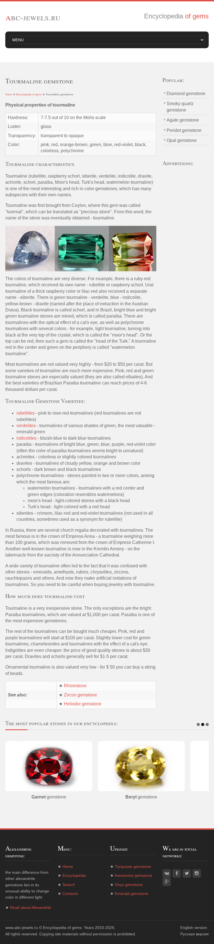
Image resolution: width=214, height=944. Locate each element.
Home (8, 94)
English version (193, 927)
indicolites (26, 438)
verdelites (26, 425)
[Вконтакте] (166, 873)
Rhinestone (75, 685)
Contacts (70, 893)
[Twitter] (187, 873)
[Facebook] (176, 873)
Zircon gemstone (80, 695)
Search (68, 884)
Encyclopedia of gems (29, 94)
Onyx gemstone (129, 884)
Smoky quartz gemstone (180, 106)
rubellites (25, 413)
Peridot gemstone (184, 130)
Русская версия (194, 934)
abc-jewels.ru (32, 17)
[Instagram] (197, 873)
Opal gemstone (182, 140)
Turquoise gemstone (133, 866)
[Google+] (166, 882)
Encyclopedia (74, 875)
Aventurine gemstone (133, 875)
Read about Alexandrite (30, 907)
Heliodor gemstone (82, 703)
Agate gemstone (183, 120)
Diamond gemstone (186, 93)
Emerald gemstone (131, 893)
